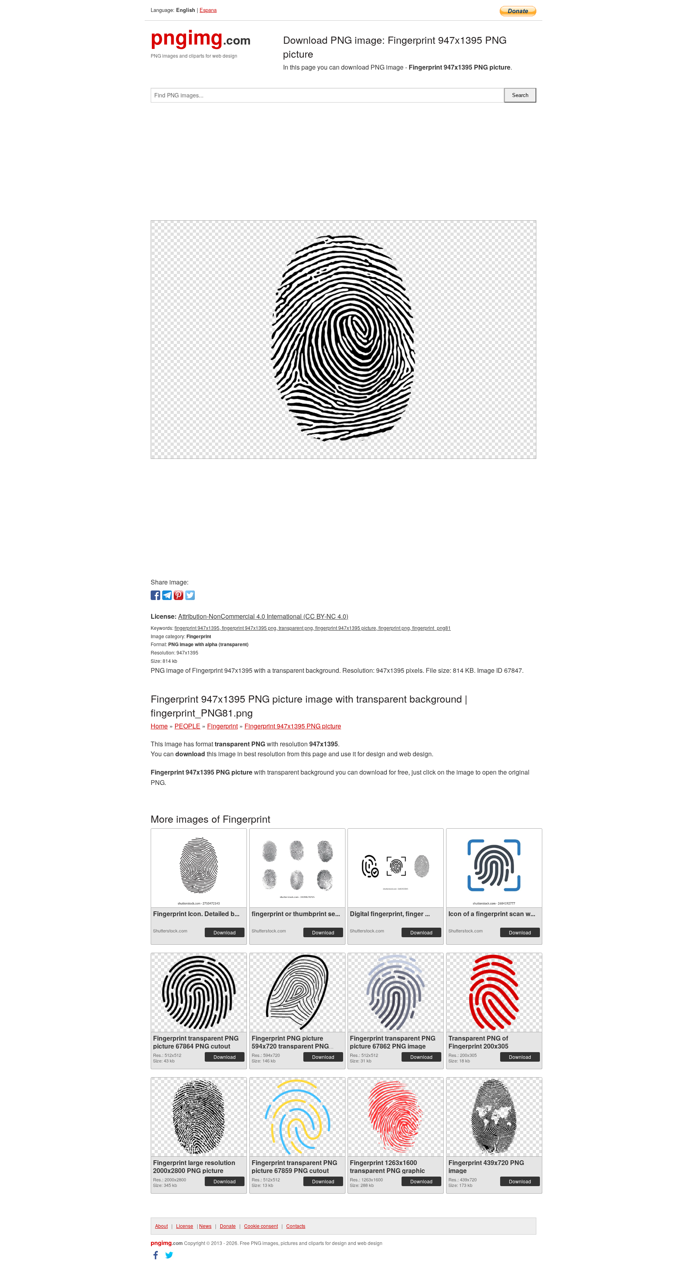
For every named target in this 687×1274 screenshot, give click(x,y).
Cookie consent (261, 1225)
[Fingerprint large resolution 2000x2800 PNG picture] (199, 1117)
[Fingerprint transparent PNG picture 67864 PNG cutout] (199, 992)
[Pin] (178, 595)
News (205, 1225)
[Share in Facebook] (155, 595)
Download (224, 932)
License (184, 1225)
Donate (228, 1225)
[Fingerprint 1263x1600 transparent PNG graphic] (395, 1117)
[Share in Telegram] (167, 595)
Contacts (295, 1225)
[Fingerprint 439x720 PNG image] (494, 1117)
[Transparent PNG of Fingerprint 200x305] (493, 992)
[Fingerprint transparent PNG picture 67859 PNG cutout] (297, 1117)
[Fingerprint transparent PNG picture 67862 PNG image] (395, 992)
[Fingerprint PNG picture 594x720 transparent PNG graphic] (297, 992)
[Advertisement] (343, 164)
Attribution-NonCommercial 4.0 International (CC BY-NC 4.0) (263, 616)
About (161, 1225)
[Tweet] (190, 595)
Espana (208, 10)
